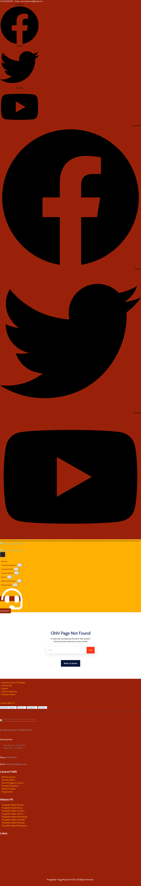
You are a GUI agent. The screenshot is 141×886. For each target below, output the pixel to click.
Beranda (4, 561)
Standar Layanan (9, 777)
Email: (13, 764)
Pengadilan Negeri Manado (13, 805)
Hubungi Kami (6, 585)
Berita (3, 577)
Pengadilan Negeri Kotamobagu (14, 817)
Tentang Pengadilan (8, 565)
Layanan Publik (6, 569)
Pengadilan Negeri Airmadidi (13, 820)
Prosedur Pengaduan (10, 786)
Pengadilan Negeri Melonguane (14, 826)
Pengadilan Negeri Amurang (13, 823)
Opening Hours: (6, 739)
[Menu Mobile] (2, 554)
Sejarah (5, 688)
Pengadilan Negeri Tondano (13, 811)
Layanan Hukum (7, 573)
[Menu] (20, 565)
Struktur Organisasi (9, 691)
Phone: (8, 757)
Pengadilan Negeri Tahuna (12, 814)
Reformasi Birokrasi (8, 581)
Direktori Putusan (9, 789)
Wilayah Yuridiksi (8, 694)
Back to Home (70, 663)
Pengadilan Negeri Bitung (12, 808)
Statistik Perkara (8, 780)
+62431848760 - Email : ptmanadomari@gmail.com (21, 1)
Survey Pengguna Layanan (12, 783)
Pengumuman (7, 792)
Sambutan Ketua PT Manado (13, 683)
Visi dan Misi (7, 685)
